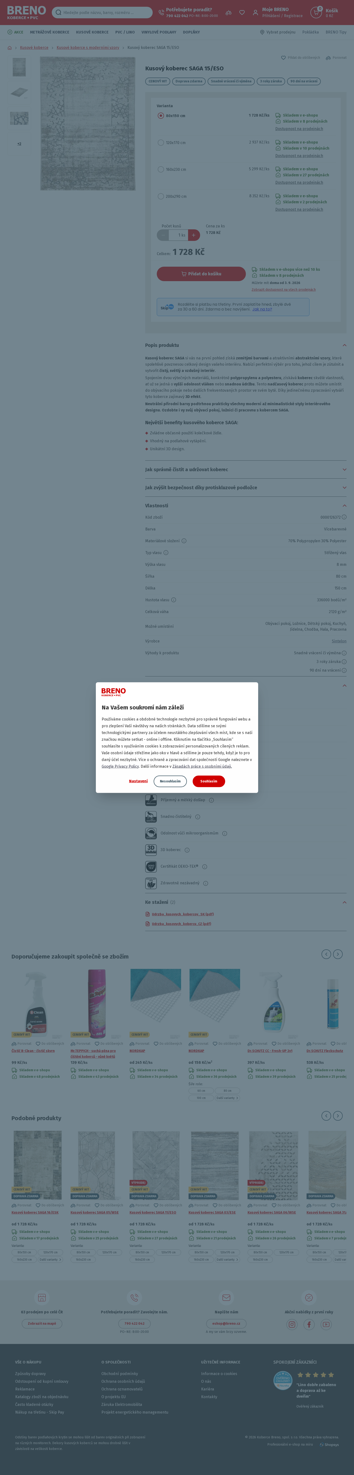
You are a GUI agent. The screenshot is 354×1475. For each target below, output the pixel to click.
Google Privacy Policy (120, 766)
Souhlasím (208, 781)
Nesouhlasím (170, 781)
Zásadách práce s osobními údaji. (202, 766)
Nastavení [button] (138, 781)
